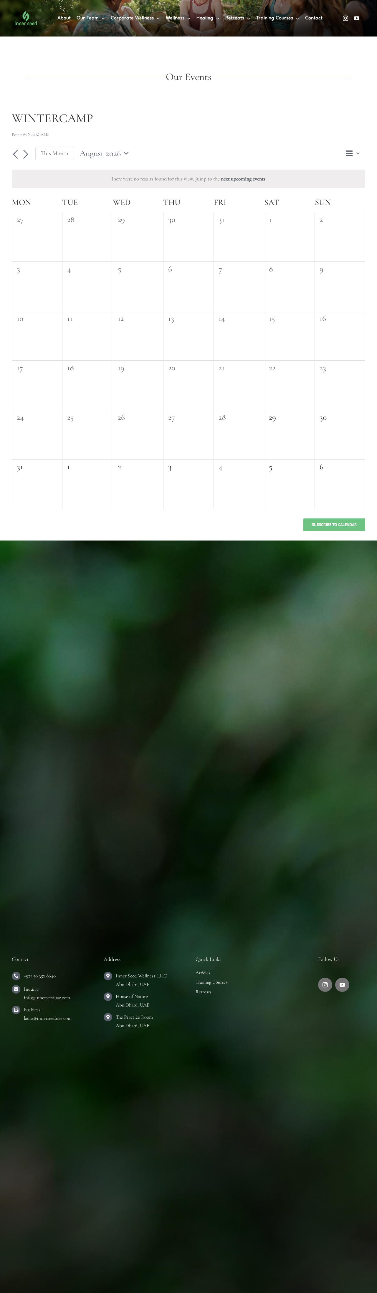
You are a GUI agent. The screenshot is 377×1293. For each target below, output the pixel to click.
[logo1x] (26, 14)
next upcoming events (243, 178)
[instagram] (345, 18)
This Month (54, 153)
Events (17, 134)
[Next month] (25, 154)
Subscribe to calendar (334, 524)
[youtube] (356, 18)
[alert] (188, 179)
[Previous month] (15, 154)
